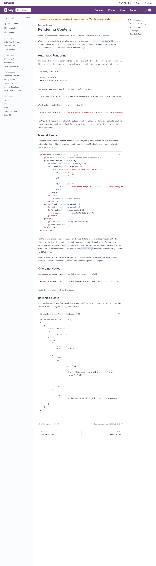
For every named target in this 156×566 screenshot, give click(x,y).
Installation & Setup (11, 42)
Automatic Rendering (138, 24)
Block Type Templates (12, 90)
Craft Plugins (125, 3)
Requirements (9, 45)
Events (6, 100)
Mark (6, 107)
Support (11, 32)
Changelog (12, 28)
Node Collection (10, 111)
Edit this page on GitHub (50, 424)
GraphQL (7, 115)
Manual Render (135, 27)
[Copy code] (119, 72)
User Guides (13, 23)
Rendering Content (11, 75)
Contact (148, 3)
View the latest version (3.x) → (101, 19)
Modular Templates (11, 87)
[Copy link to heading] (35, 55)
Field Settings (9, 62)
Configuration (9, 49)
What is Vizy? (9, 59)
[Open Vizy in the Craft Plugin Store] (150, 10)
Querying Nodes (10, 83)
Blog (138, 3)
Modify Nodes (9, 79)
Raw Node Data (135, 34)
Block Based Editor (11, 66)
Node (6, 103)
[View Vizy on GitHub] (145, 10)
